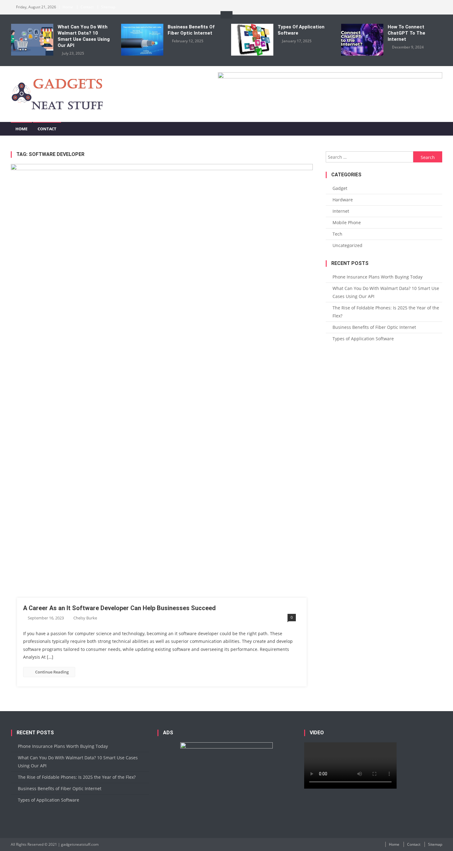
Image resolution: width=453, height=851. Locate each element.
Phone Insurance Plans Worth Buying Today (377, 277)
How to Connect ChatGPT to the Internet (406, 33)
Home (68, 7)
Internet (341, 211)
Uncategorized (347, 245)
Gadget (340, 188)
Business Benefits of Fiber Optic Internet (191, 30)
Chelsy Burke (85, 618)
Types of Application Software (301, 30)
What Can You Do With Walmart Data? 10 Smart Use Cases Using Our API (84, 36)
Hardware (343, 200)
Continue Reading (52, 672)
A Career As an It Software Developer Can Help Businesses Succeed (119, 608)
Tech (337, 234)
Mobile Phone (347, 222)
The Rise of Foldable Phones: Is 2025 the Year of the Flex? (386, 312)
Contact (87, 7)
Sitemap (108, 7)
